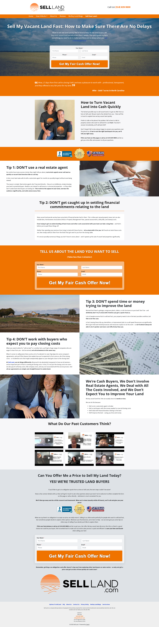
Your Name (79, 48)
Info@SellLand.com (79, 618)
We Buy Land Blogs (75, 16)
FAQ (64, 604)
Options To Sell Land (55, 604)
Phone (64, 55)
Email (94, 55)
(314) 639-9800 (122, 7)
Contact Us (76, 604)
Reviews (63, 16)
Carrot (87, 624)
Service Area (106, 604)
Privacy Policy (85, 604)
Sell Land (11, 362)
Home (31, 16)
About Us (53, 16)
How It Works (41, 16)
